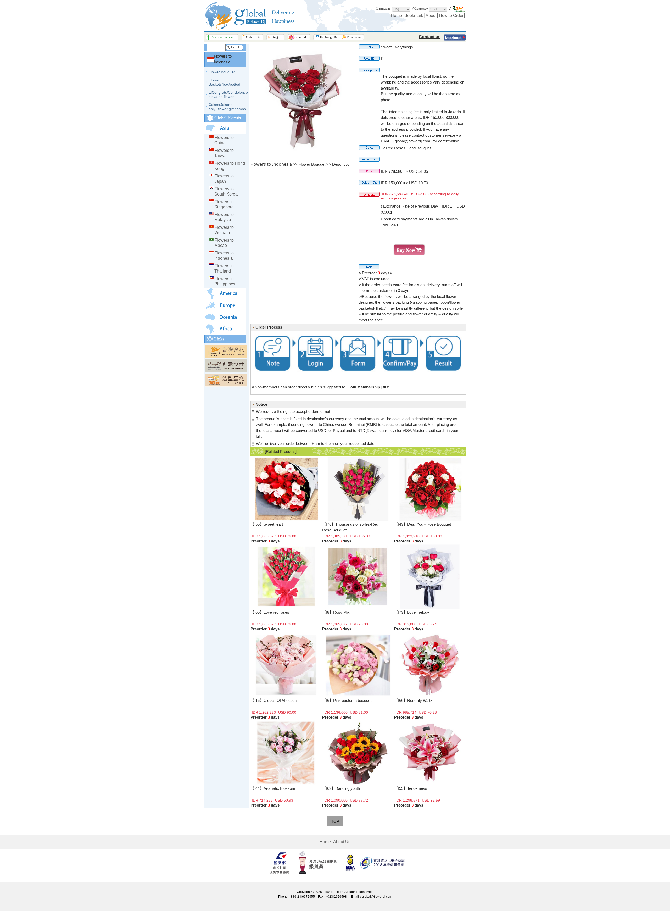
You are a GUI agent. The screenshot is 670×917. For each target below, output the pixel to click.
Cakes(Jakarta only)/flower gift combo (227, 107)
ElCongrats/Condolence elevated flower (228, 94)
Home (396, 15)
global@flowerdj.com (377, 896)
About (431, 15)
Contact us (429, 37)
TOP (335, 821)
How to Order (451, 15)
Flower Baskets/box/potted (224, 82)
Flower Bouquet (222, 72)
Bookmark (413, 15)
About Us (341, 842)
